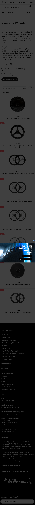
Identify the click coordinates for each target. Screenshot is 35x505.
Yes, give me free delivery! (27, 255)
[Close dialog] (34, 240)
